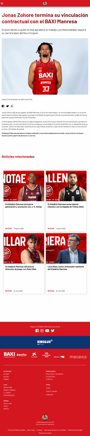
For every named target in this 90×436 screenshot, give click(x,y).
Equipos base (8, 387)
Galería (6, 377)
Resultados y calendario (54, 374)
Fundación (49, 395)
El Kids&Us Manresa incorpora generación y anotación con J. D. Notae (23, 205)
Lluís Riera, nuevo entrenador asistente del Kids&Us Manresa (66, 267)
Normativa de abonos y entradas (55, 430)
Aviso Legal (31, 430)
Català (6, 406)
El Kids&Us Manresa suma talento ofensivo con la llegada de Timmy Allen (66, 205)
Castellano (8, 403)
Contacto (39, 430)
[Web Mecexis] (78, 357)
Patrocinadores (9, 395)
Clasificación (50, 377)
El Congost (7, 393)
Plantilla (49, 379)
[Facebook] (3, 106)
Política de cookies (45, 433)
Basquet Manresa (10, 390)
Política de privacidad (75, 430)
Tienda (48, 388)
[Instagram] (41, 330)
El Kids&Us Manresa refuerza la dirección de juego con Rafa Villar (20, 267)
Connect (6, 379)
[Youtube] (47, 330)
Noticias (6, 374)
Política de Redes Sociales (16, 430)
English (6, 409)
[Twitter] (7, 106)
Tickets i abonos (51, 391)
